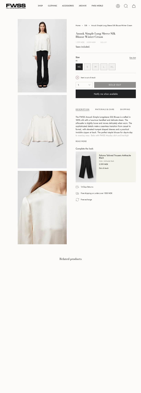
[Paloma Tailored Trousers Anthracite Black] (86, 166)
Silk (85, 25)
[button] (40, 6)
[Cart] (134, 6)
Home (78, 25)
